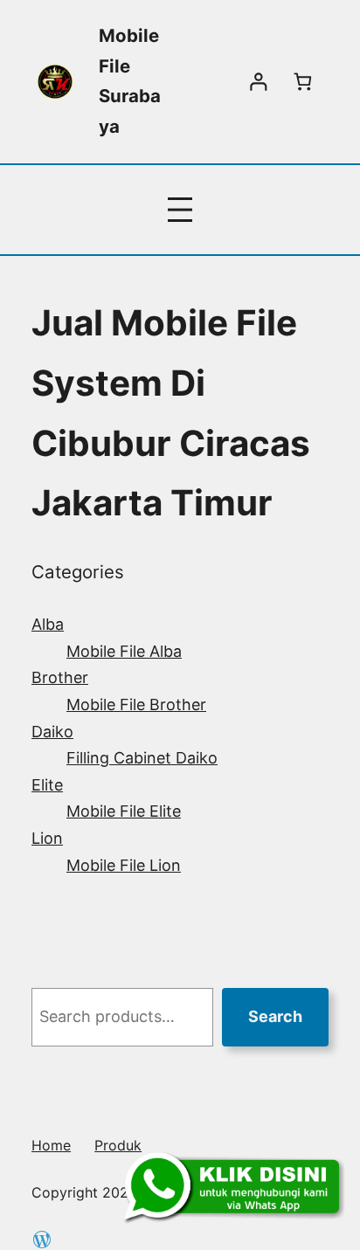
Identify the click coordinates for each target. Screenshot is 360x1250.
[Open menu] (180, 210)
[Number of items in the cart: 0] (302, 81)
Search (275, 1016)
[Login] (258, 81)
